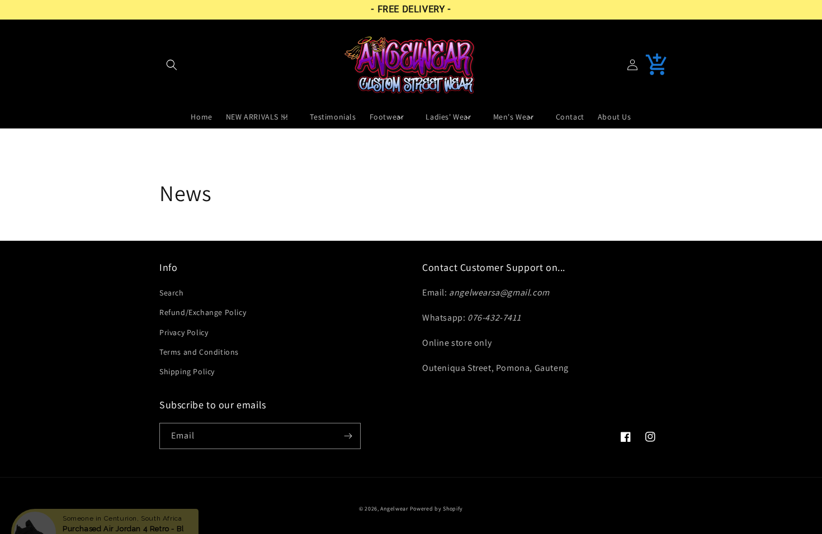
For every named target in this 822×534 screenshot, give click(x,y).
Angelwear (394, 508)
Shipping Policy (187, 371)
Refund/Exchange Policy (202, 312)
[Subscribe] (348, 436)
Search (171, 293)
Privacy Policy (183, 332)
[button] (171, 65)
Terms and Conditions (199, 352)
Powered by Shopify (437, 508)
